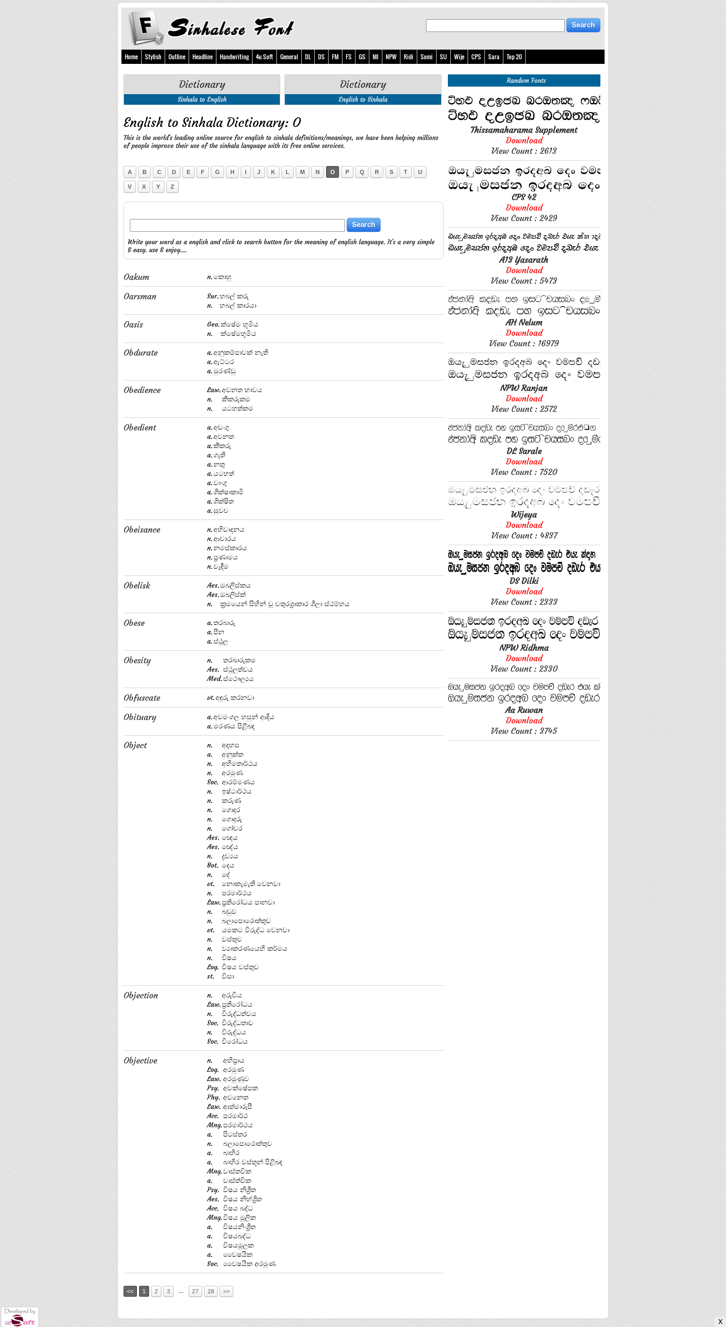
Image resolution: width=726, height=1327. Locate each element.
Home (131, 56)
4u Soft (264, 56)
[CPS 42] (524, 189)
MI (376, 56)
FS (349, 56)
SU (443, 56)
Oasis (133, 324)
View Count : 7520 (524, 461)
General (289, 56)
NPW (391, 56)
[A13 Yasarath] (524, 252)
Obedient (140, 427)
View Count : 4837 (524, 525)
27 (195, 1291)
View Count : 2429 (524, 207)
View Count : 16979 (524, 332)
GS (362, 56)
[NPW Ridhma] (524, 640)
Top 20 (514, 56)
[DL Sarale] (524, 443)
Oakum (136, 277)
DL (308, 56)
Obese (134, 622)
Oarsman (140, 296)
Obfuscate (142, 697)
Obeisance (142, 529)
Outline (176, 56)
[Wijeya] (524, 507)
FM (335, 56)
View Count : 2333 (524, 591)
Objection (141, 995)
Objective (140, 1060)
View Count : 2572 (524, 398)
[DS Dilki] (524, 573)
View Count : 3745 (524, 720)
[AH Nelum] (524, 315)
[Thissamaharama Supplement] (524, 122)
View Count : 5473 (524, 270)
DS (321, 56)
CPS (476, 56)
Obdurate (141, 352)
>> (226, 1291)
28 (211, 1291)
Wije (459, 56)
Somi (427, 56)
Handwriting (234, 56)
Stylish (153, 56)
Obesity (137, 660)
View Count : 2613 (524, 140)
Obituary (140, 717)
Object (135, 745)
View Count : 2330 (524, 658)
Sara (494, 56)
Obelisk (137, 585)
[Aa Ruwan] (524, 702)
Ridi (408, 56)
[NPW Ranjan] (524, 380)
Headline (202, 56)
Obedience (142, 390)
